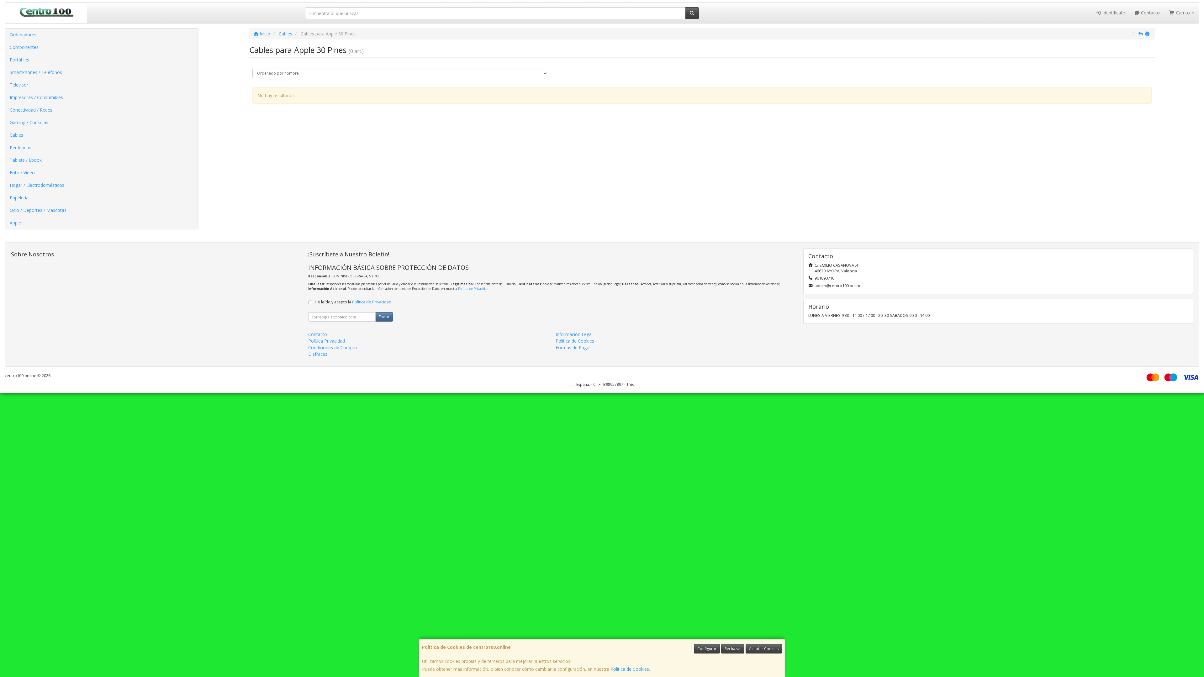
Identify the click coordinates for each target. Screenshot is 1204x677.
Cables (16, 135)
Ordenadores (23, 35)
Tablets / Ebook (26, 160)
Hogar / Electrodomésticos (37, 185)
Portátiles (19, 60)
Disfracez (317, 354)
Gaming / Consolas (29, 122)
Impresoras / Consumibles (36, 97)
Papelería (19, 198)
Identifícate (1113, 13)
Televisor (19, 85)
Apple (15, 223)
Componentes (24, 47)
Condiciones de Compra (332, 347)
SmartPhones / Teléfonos (36, 72)
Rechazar (733, 648)
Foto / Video (22, 173)
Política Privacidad (326, 341)
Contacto (1150, 13)
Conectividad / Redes (31, 110)
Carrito (1183, 13)
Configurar (706, 648)
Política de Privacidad (473, 288)
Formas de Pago (572, 347)
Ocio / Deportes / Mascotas (38, 210)
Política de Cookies (629, 669)
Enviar (384, 316)
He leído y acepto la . (353, 302)
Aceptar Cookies (764, 648)
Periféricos (20, 147)
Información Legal (574, 334)
